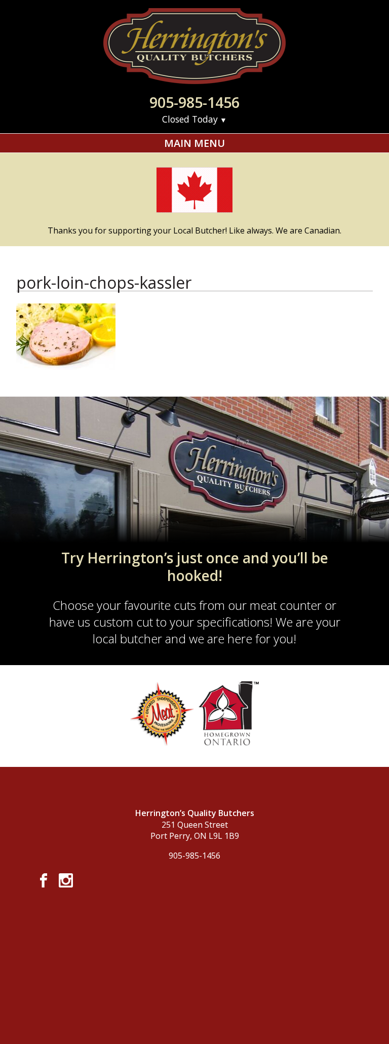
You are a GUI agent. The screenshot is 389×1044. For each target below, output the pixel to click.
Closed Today (190, 119)
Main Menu (194, 143)
